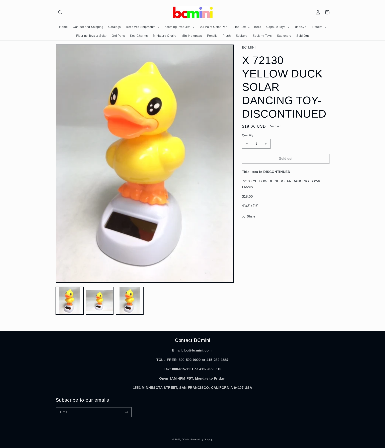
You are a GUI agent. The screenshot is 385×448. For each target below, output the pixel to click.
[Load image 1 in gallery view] (70, 301)
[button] (60, 12)
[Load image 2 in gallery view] (99, 301)
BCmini (185, 439)
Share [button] (251, 216)
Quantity (247, 135)
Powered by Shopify (201, 439)
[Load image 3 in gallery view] (130, 301)
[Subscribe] (126, 412)
